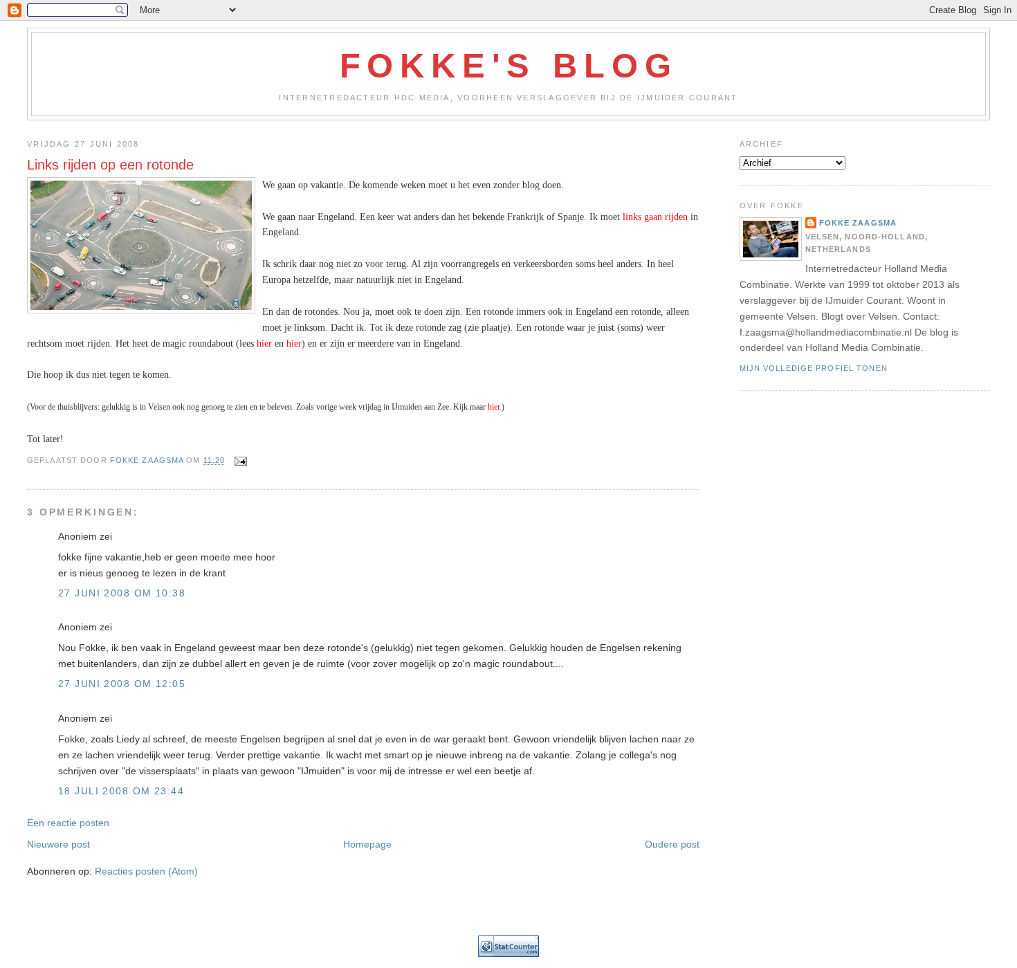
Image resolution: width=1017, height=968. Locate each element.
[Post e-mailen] (240, 461)
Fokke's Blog (509, 65)
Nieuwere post (58, 844)
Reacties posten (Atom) (146, 871)
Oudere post (672, 844)
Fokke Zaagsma (858, 223)
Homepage (367, 844)
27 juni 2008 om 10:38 (121, 593)
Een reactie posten (68, 822)
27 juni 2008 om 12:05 (121, 683)
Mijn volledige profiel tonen (814, 368)
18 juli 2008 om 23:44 (121, 790)
